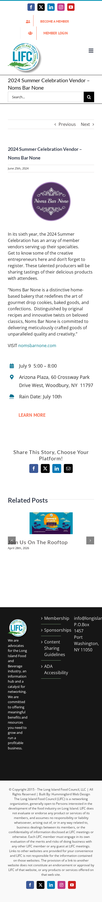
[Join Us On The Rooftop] (51, 515)
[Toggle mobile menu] (91, 50)
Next (85, 124)
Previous (67, 124)
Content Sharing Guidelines (51, 648)
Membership (51, 618)
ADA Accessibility (51, 669)
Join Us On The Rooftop (38, 542)
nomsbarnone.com (37, 345)
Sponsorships (51, 630)
